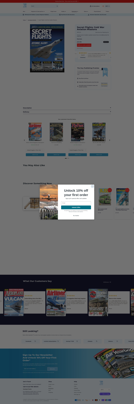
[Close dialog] (92, 186)
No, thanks (76, 215)
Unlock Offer (76, 207)
